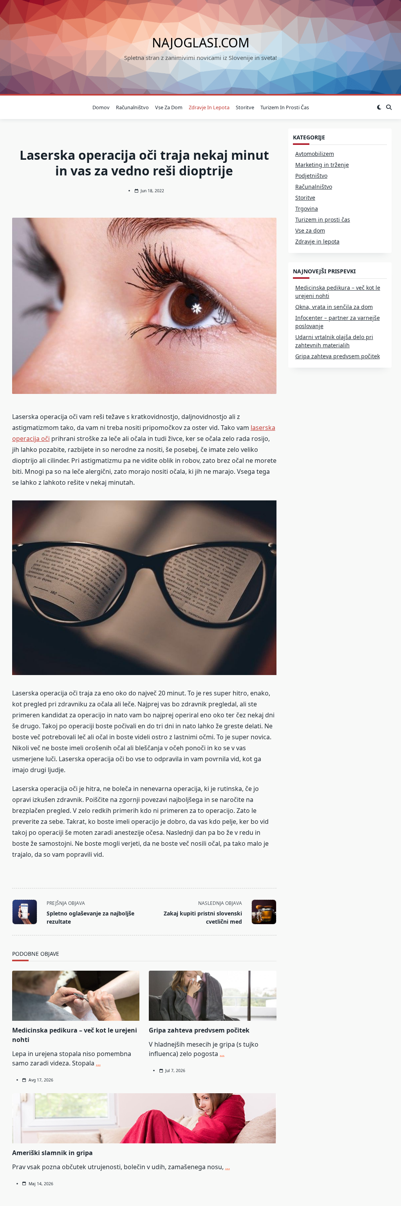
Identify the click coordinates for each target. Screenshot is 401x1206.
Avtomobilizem (314, 153)
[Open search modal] (389, 107)
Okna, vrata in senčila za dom (334, 307)
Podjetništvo (311, 175)
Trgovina (306, 208)
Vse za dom (168, 107)
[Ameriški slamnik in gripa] (144, 1118)
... (98, 1063)
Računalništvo (132, 107)
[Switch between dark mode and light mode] (379, 107)
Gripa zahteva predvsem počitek (199, 1030)
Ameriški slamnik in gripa (52, 1152)
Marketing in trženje (322, 164)
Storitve (245, 107)
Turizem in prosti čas (284, 107)
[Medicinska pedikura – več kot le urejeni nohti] (76, 996)
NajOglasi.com (200, 42)
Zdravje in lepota (209, 107)
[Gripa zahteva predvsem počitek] (212, 996)
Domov (101, 107)
